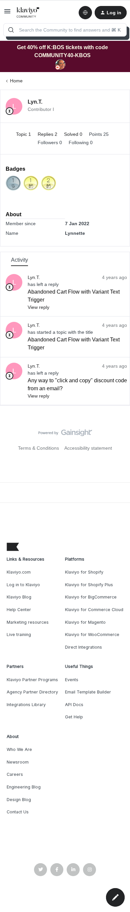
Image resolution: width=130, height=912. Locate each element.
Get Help (74, 716)
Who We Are (19, 749)
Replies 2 (48, 134)
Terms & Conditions (38, 448)
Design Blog (19, 799)
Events (71, 679)
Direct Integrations (83, 647)
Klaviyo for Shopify (84, 572)
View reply (38, 307)
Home (16, 80)
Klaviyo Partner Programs (32, 679)
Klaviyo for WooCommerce (92, 634)
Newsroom (18, 762)
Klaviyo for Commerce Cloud (94, 609)
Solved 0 (74, 134)
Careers (15, 774)
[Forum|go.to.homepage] (28, 12)
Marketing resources (28, 622)
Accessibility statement (88, 448)
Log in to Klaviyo (23, 584)
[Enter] (11, 30)
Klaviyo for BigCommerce (91, 596)
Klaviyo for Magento (85, 622)
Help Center (19, 609)
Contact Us (18, 811)
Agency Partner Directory (32, 691)
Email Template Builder (88, 691)
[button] (7, 13)
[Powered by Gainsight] (65, 434)
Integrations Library (26, 704)
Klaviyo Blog (19, 596)
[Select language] (85, 12)
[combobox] (65, 30)
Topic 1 (24, 134)
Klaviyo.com (19, 572)
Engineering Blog (24, 786)
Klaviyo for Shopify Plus (89, 584)
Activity (19, 260)
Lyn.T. (35, 102)
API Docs (74, 704)
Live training (19, 634)
